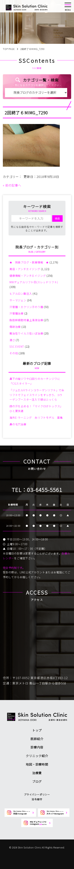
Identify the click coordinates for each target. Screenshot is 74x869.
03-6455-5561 (44, 489)
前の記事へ (13, 185)
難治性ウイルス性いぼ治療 (26, 333)
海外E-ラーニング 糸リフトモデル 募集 (36, 417)
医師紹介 (37, 738)
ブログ (37, 781)
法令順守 (37, 799)
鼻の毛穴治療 (17, 424)
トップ (37, 730)
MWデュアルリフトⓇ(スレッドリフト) (33, 282)
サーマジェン (17, 300)
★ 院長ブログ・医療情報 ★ (29, 262)
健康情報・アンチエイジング (27, 276)
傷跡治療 (15, 327)
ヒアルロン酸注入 (20, 293)
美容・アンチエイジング (24, 269)
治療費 (37, 773)
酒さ (12, 340)
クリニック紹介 (37, 755)
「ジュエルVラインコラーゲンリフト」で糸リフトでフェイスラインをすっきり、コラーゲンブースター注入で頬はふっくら (36, 395)
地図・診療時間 (37, 764)
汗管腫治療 (16, 313)
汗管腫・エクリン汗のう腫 (26, 307)
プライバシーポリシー (37, 794)
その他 (13, 353)
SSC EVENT (16, 346)
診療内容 (37, 747)
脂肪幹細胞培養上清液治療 (26, 320)
